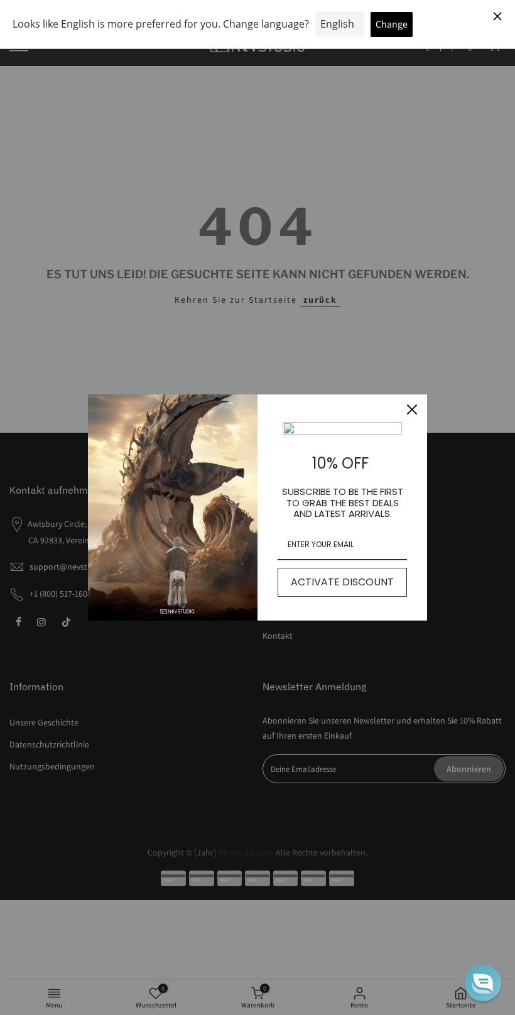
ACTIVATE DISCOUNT (342, 582)
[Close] (412, 409)
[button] (483, 983)
